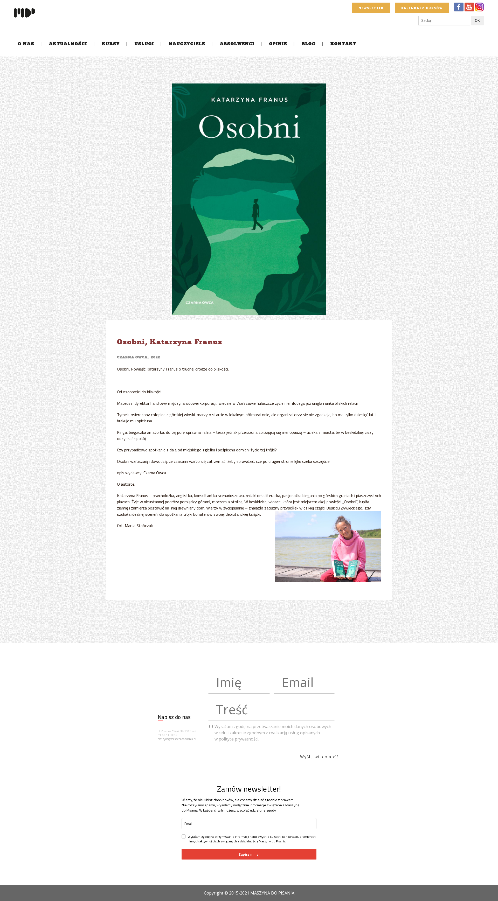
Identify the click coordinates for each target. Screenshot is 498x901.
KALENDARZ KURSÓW (422, 8)
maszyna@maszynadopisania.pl (177, 739)
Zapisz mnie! (249, 854)
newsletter (371, 8)
